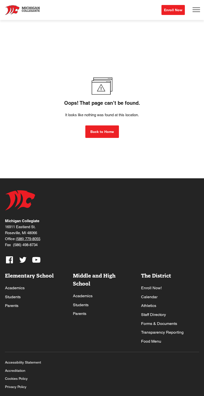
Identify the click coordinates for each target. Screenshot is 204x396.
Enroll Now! (151, 288)
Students (13, 297)
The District (156, 276)
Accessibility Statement (23, 362)
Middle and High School (94, 280)
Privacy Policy (15, 387)
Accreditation (15, 371)
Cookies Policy (16, 379)
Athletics (148, 305)
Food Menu (151, 341)
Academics (15, 288)
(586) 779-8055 (28, 239)
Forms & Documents (159, 323)
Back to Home (102, 132)
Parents (11, 305)
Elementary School (29, 276)
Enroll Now (173, 10)
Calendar (149, 297)
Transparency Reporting (162, 332)
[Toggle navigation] (196, 10)
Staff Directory (153, 314)
